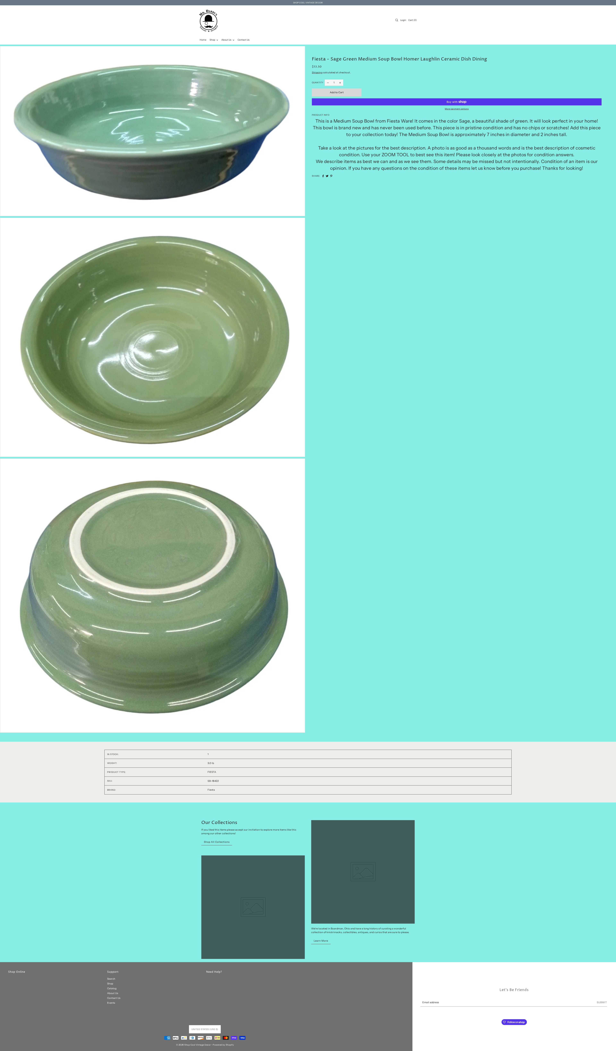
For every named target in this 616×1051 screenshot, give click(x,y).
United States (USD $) (205, 1029)
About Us (112, 993)
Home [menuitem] (203, 39)
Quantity (318, 82)
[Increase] (340, 83)
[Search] (396, 20)
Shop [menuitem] (213, 39)
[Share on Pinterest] (331, 176)
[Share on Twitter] (327, 176)
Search (111, 978)
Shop (110, 983)
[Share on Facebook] (323, 176)
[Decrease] (328, 83)
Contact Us (113, 998)
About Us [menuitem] (226, 39)
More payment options (457, 108)
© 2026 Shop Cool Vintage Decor (193, 1044)
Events (111, 1002)
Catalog (112, 988)
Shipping (317, 72)
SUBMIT (602, 1002)
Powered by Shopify (223, 1044)
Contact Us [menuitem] (244, 39)
